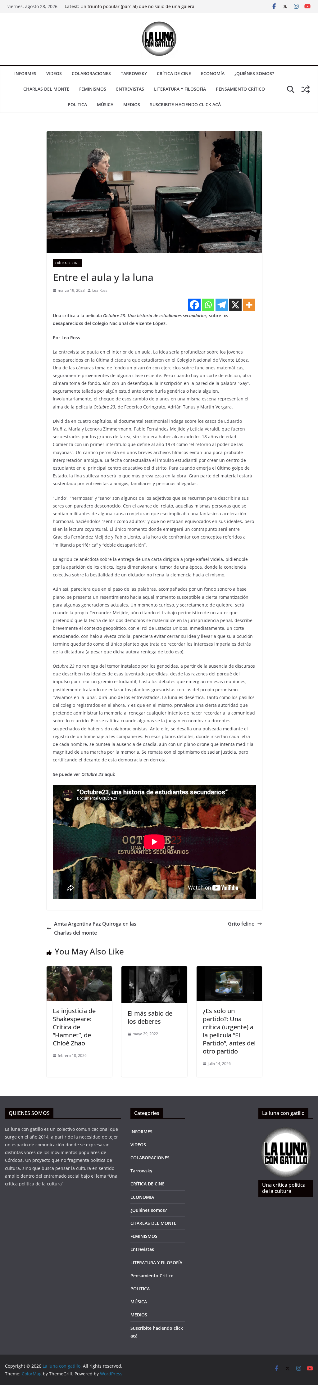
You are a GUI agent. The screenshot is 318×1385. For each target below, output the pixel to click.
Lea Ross (99, 290)
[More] (249, 305)
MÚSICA (105, 104)
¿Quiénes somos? (254, 73)
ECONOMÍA (213, 73)
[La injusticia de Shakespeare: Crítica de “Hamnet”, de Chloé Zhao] (79, 970)
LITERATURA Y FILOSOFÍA (180, 89)
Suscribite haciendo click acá (185, 104)
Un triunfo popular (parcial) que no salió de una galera (137, 6)
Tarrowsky (134, 73)
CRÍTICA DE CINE (174, 73)
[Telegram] (222, 305)
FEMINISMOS (92, 89)
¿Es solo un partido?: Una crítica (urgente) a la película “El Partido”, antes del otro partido (229, 1031)
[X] (235, 305)
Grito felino (241, 923)
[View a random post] (305, 89)
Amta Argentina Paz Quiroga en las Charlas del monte (95, 928)
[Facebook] (194, 305)
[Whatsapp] (208, 305)
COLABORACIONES (91, 73)
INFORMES (25, 73)
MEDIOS (131, 104)
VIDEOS (54, 73)
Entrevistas (130, 89)
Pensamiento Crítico (240, 89)
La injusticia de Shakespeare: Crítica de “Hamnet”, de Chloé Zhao (74, 1027)
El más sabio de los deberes (150, 1017)
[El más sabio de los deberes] (154, 970)
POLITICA (77, 104)
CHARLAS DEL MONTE (46, 89)
